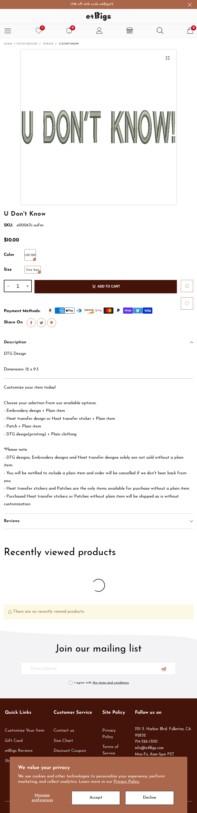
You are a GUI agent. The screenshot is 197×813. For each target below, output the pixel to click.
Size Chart (63, 741)
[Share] (31, 322)
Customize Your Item (24, 731)
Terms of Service (110, 750)
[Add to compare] (187, 286)
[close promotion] (189, 4)
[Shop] (129, 31)
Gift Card (14, 741)
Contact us (64, 731)
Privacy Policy (109, 734)
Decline (149, 798)
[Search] (160, 31)
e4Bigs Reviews (19, 751)
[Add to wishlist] (187, 303)
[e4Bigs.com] (98, 16)
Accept (96, 798)
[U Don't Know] (98, 127)
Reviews (11, 521)
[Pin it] (51, 322)
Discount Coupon (70, 751)
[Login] (99, 31)
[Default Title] (30, 255)
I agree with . (101, 682)
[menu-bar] (7, 31)
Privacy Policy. (127, 782)
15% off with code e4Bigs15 (83, 4)
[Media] (168, 58)
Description (15, 342)
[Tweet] (41, 322)
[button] (8, 286)
